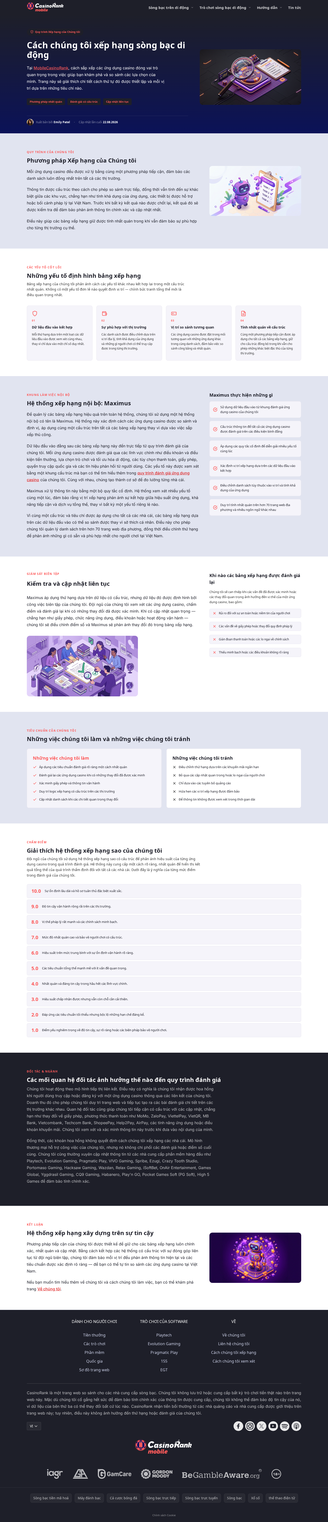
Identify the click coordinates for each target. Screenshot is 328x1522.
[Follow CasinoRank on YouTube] (273, 1426)
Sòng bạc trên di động (169, 7)
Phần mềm (94, 1352)
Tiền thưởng (94, 1335)
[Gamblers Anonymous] (80, 1474)
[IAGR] (55, 1474)
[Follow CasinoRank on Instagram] (250, 1426)
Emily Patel (62, 122)
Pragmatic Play (164, 1352)
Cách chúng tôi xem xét (234, 1361)
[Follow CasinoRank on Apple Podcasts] (296, 1426)
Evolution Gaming (164, 1343)
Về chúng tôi (49, 1288)
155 (164, 1361)
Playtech (164, 1335)
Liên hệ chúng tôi (234, 1343)
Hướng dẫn (267, 7)
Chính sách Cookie (164, 1515)
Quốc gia (94, 1361)
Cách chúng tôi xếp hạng (233, 1352)
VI (31, 1426)
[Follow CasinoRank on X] (261, 1426)
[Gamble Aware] (222, 1474)
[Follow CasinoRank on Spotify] (285, 1426)
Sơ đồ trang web (94, 1369)
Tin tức (294, 7)
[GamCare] (114, 1474)
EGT (164, 1369)
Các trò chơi (94, 1343)
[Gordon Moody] (156, 1474)
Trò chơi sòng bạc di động (223, 7)
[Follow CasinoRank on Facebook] (238, 1426)
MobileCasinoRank (51, 67)
